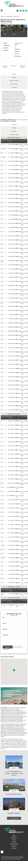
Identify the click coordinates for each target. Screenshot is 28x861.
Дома (14, 835)
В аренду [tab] (14, 127)
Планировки (14, 87)
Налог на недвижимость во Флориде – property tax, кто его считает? (14, 773)
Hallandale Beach (9, 16)
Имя (4, 617)
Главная (2, 16)
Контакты (14, 848)
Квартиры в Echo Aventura (14, 794)
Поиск (14, 840)
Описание (14, 74)
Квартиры (14, 837)
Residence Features (14, 80)
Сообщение (5, 635)
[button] (14, 670)
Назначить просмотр (5, 66)
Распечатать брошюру (23, 66)
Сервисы (14, 846)
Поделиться (14, 65)
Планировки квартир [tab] (14, 134)
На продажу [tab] (14, 124)
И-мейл (4, 623)
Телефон (5, 629)
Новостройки (14, 844)
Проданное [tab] (14, 131)
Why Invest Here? (14, 84)
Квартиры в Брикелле (14, 813)
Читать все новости (14, 818)
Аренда (14, 842)
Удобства (14, 77)
